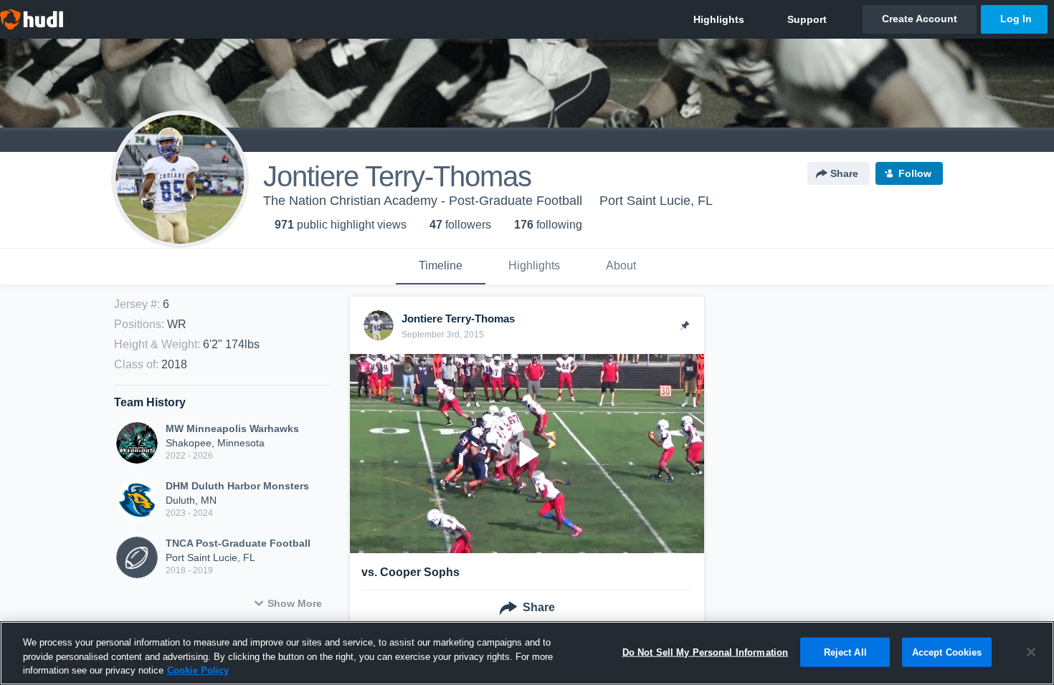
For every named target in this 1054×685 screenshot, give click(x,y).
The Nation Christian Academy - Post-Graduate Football (422, 200)
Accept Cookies (947, 651)
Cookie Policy (198, 670)
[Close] (1031, 652)
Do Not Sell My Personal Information (705, 651)
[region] (527, 653)
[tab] (440, 266)
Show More (294, 603)
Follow (914, 173)
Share (844, 173)
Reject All (845, 651)
